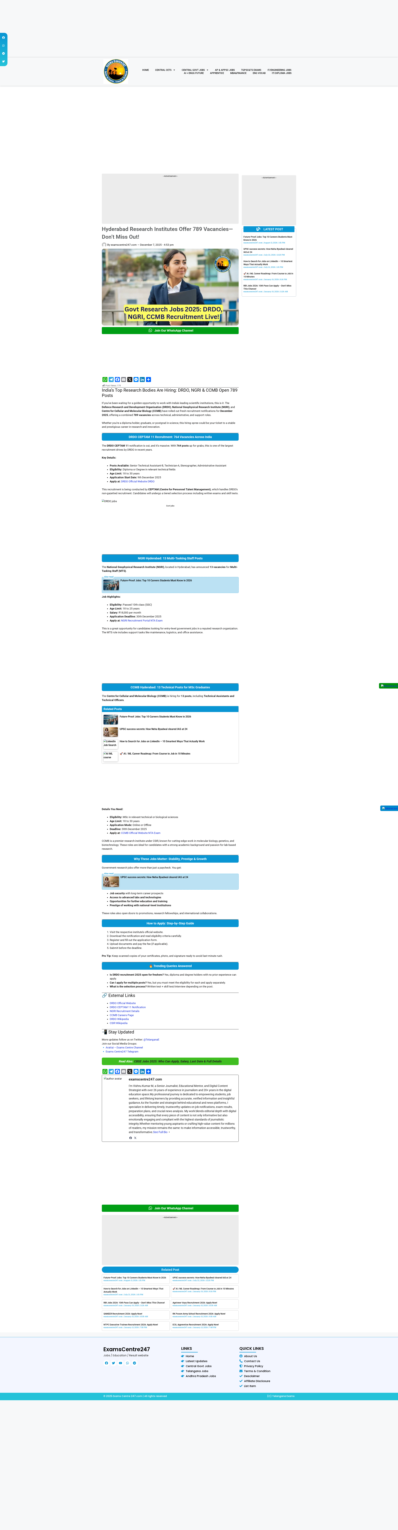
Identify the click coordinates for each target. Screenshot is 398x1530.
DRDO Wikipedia (119, 1019)
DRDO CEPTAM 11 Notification (128, 1007)
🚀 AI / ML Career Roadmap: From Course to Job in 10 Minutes (203, 1288)
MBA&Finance (238, 73)
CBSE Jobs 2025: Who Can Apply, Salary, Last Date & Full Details (178, 1061)
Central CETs (163, 70)
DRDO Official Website (134, 481)
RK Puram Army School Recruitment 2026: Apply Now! (199, 1313)
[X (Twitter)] (135, 1138)
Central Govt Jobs (193, 70)
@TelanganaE (151, 1039)
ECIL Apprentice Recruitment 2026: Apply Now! (196, 1324)
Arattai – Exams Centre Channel (124, 1047)
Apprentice (217, 73)
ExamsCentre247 (126, 1349)
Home (145, 70)
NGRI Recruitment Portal (135, 620)
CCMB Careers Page (122, 1015)
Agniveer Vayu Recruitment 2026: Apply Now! (195, 1302)
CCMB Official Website (134, 832)
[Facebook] (130, 1138)
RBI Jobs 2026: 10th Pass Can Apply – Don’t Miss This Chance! (134, 1302)
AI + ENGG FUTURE (194, 73)
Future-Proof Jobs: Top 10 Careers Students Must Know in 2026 (156, 580)
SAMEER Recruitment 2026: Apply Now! (123, 1313)
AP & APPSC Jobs (225, 70)
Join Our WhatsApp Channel (173, 330)
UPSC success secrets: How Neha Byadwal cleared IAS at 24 (154, 877)
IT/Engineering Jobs (279, 70)
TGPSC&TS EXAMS (251, 70)
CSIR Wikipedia (118, 1023)
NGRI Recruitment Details (124, 1011)
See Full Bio (160, 1132)
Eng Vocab (259, 73)
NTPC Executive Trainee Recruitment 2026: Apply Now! (131, 1324)
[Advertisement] (199, 36)
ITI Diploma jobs (282, 73)
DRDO (151, 481)
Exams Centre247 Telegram (122, 1051)
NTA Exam (156, 620)
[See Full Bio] (169, 1132)
